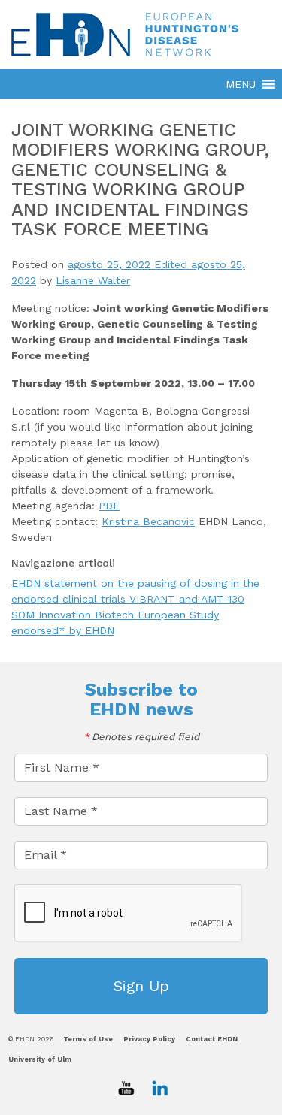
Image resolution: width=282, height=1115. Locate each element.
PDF (109, 506)
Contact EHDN (212, 1039)
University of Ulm (39, 1059)
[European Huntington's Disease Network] (141, 34)
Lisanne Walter (93, 280)
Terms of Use (88, 1039)
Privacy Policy (149, 1039)
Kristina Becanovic (148, 521)
